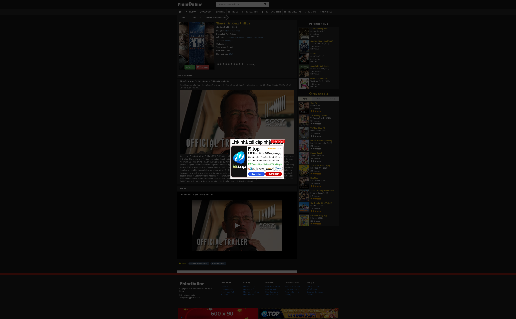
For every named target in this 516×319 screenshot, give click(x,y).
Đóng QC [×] (278, 141)
